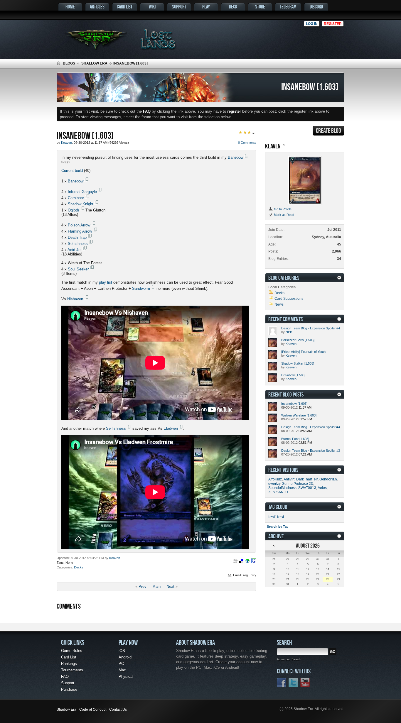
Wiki (152, 6)
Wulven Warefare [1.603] (298, 415)
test (280, 516)
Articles (97, 6)
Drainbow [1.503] (293, 375)
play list (106, 282)
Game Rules (71, 651)
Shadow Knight (80, 204)
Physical (126, 676)
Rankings (69, 663)
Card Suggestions (288, 299)
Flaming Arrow (80, 231)
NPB (289, 332)
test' (272, 516)
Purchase (69, 689)
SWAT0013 (307, 488)
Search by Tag (278, 526)
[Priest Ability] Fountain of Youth (303, 351)
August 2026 (308, 545)
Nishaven (75, 299)
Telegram (288, 6)
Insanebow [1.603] (294, 403)
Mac (122, 670)
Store (260, 6)
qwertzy (274, 484)
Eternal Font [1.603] (295, 439)
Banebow (235, 157)
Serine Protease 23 (297, 484)
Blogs (69, 63)
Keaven (114, 558)
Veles (322, 488)
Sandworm (141, 288)
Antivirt (289, 479)
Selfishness (78, 243)
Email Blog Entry (244, 575)
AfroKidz (275, 479)
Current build (72, 170)
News (279, 304)
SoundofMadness (282, 488)
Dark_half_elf (307, 479)
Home (70, 6)
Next (170, 586)
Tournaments (72, 670)
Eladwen (171, 428)
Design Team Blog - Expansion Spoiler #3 (310, 450)
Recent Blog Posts (286, 394)
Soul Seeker (78, 269)
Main (156, 586)
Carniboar (76, 198)
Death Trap (77, 237)
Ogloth (73, 210)
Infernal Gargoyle (82, 191)
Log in (312, 24)
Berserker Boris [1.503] (297, 340)
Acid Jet (75, 250)
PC (121, 663)
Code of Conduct (92, 709)
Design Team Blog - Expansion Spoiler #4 (310, 328)
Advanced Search (289, 659)
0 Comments (247, 142)
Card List (124, 6)
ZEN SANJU (278, 492)
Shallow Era (94, 63)
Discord (316, 6)
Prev (142, 586)
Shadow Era (66, 709)
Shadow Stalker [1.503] (297, 363)
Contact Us (118, 709)
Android (125, 657)
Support (179, 6)
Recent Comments (285, 319)
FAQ (65, 676)
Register (333, 24)
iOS (122, 651)
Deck (233, 6)
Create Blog (328, 130)
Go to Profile (282, 209)
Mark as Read (283, 214)
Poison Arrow (79, 225)
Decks (78, 567)
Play (206, 6)
